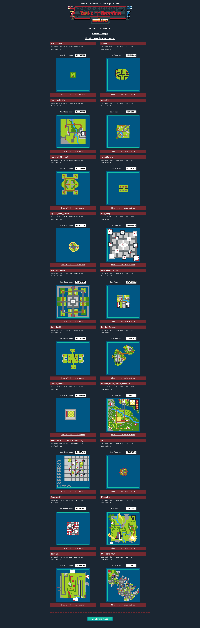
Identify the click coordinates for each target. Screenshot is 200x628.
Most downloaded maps (100, 38)
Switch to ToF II (100, 28)
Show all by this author (73, 95)
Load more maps (100, 619)
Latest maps (100, 33)
